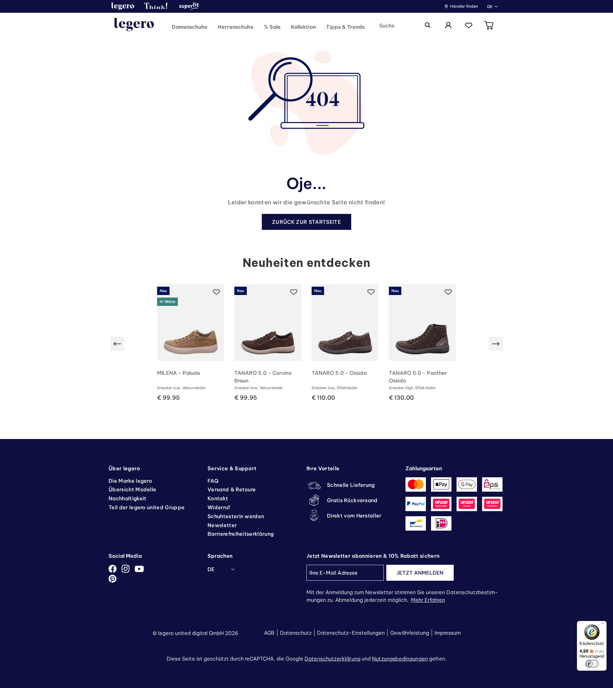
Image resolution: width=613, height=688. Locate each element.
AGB (269, 633)
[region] (306, 344)
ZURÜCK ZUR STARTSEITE (306, 222)
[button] (122, 6)
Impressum (448, 633)
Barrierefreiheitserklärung (241, 534)
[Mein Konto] (448, 25)
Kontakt (218, 498)
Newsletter (222, 525)
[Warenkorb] (489, 25)
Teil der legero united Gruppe (147, 507)
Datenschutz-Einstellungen (351, 633)
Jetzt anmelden (420, 573)
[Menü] (603, 625)
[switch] (592, 664)
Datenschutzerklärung (332, 658)
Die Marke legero (130, 481)
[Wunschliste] (468, 25)
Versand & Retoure (232, 489)
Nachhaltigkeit (127, 498)
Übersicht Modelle (132, 489)
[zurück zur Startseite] (134, 25)
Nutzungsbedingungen (400, 658)
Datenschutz (296, 633)
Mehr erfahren (428, 600)
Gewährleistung (409, 633)
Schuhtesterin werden (236, 516)
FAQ (213, 481)
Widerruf (219, 507)
